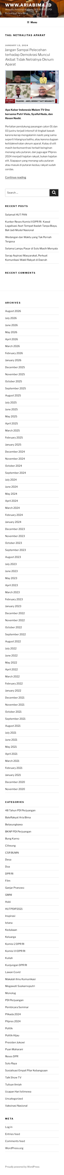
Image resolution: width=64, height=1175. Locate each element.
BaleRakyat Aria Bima (18, 817)
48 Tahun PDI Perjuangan (20, 810)
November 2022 (15, 620)
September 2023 (15, 550)
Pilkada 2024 (13, 1014)
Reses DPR (11, 1056)
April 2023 (11, 585)
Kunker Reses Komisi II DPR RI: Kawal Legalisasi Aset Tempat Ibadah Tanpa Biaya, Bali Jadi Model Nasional (31, 226)
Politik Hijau (12, 1035)
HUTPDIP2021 (14, 908)
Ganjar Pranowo (14, 887)
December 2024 (15, 451)
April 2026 (11, 339)
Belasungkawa (14, 824)
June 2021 (11, 739)
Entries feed (12, 1134)
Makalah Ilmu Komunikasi (20, 979)
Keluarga (10, 936)
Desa (8, 859)
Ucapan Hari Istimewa (18, 1091)
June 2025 (11, 409)
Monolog (10, 993)
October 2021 (13, 711)
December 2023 (15, 529)
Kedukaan (11, 929)
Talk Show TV (13, 1077)
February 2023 (14, 599)
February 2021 (13, 768)
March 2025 (12, 430)
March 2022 (12, 676)
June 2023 (11, 571)
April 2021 (11, 753)
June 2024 (11, 486)
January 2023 (13, 606)
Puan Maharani (14, 1049)
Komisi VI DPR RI (15, 951)
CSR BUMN (12, 852)
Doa (7, 866)
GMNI (8, 894)
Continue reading (15, 177)
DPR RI (9, 873)
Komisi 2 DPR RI (14, 944)
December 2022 (15, 613)
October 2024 (13, 465)
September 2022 (15, 634)
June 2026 (11, 325)
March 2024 (12, 507)
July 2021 (10, 732)
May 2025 (11, 416)
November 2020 (15, 789)
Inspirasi (10, 916)
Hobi (8, 901)
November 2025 (15, 374)
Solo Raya (11, 1063)
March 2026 (12, 346)
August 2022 (13, 641)
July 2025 (11, 402)
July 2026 (11, 318)
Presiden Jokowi (15, 1042)
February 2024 (14, 515)
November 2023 (15, 536)
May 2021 (11, 746)
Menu (34, 22)
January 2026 (13, 360)
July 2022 (11, 648)
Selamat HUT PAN (16, 214)
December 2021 (14, 697)
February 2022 (14, 683)
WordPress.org (14, 1148)
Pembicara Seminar (17, 1007)
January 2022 (13, 690)
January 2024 (13, 522)
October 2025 (13, 381)
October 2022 (13, 627)
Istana (8, 922)
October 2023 (13, 543)
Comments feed (15, 1141)
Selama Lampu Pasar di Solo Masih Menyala (31, 248)
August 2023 (13, 557)
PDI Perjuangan (14, 1000)
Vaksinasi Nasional (16, 1105)
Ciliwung (10, 845)
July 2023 (11, 564)
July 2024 (11, 479)
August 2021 (12, 725)
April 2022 (11, 669)
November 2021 (14, 704)
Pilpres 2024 (13, 1021)
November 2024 (15, 458)
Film (7, 880)
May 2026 (11, 332)
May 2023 (11, 578)
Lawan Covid (12, 972)
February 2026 (14, 353)
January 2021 (13, 775)
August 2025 (13, 395)
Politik (9, 1028)
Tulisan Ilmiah (13, 1084)
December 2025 (15, 367)
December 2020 (15, 782)
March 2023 (12, 592)
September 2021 (15, 718)
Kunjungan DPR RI (16, 965)
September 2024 (15, 472)
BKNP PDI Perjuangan (18, 831)
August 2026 (13, 311)
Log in (8, 1127)
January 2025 (13, 444)
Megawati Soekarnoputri (20, 986)
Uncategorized (14, 1098)
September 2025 (15, 388)
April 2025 (11, 423)
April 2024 (11, 500)
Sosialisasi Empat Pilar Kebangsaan (26, 1070)
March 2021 (12, 760)
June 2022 (11, 655)
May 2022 (11, 662)
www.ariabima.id (28, 5)
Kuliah (9, 958)
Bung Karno (12, 838)
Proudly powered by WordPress (22, 1166)
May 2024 (11, 493)
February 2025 (14, 437)
